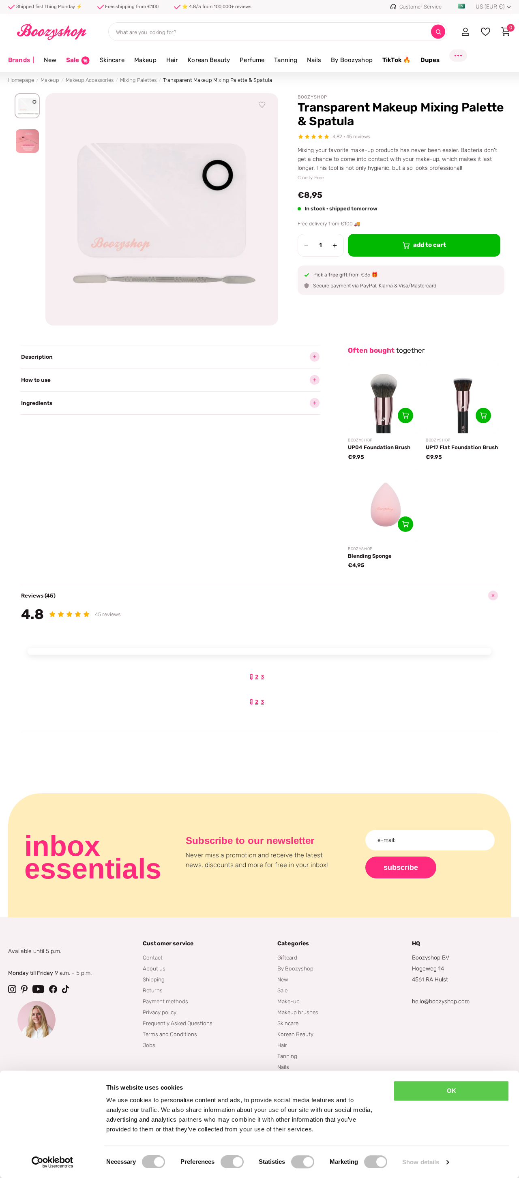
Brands (21, 60)
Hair (172, 60)
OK (451, 1090)
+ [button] (334, 245)
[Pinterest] (24, 989)
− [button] (306, 245)
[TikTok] (65, 989)
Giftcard (287, 957)
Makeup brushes (297, 1012)
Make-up (288, 1001)
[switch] (232, 1161)
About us (154, 968)
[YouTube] (38, 989)
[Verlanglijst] (262, 105)
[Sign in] (465, 32)
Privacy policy (159, 1012)
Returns (153, 990)
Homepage (21, 80)
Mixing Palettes (138, 80)
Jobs (149, 1045)
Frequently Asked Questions (177, 1023)
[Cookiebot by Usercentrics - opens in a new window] (52, 1162)
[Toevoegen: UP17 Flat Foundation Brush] (483, 415)
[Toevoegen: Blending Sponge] (405, 524)
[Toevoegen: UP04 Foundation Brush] (405, 415)
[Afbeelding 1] (27, 105)
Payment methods (165, 1001)
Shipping (154, 979)
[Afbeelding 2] (27, 141)
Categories (293, 943)
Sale (282, 990)
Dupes (430, 60)
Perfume (252, 60)
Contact (153, 957)
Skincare (112, 60)
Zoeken (438, 32)
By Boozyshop (352, 60)
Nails (314, 60)
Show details (420, 1162)
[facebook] (53, 989)
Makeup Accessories (90, 80)
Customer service (168, 943)
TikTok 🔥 (396, 60)
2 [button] (256, 677)
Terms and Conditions (170, 1034)
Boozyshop (312, 97)
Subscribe (401, 867)
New (50, 60)
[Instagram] (12, 989)
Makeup (145, 60)
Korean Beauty (209, 60)
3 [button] (262, 677)
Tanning (285, 60)
